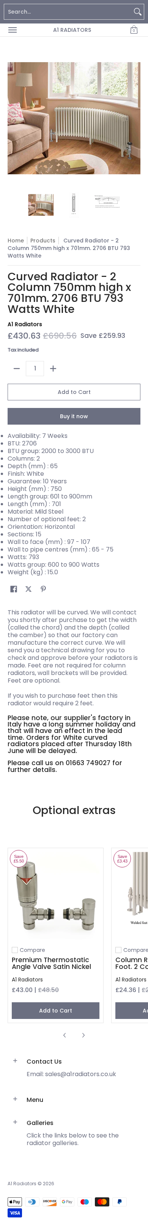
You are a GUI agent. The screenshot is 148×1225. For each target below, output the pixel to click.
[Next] (135, 118)
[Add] (53, 368)
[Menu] (12, 29)
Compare (32, 950)
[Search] (138, 11)
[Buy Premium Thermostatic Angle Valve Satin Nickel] (55, 895)
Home (16, 240)
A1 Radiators (72, 30)
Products (42, 240)
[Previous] (13, 118)
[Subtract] (17, 368)
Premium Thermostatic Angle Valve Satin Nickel (51, 963)
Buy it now (74, 416)
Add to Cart (74, 392)
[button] (134, 29)
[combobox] (68, 11)
